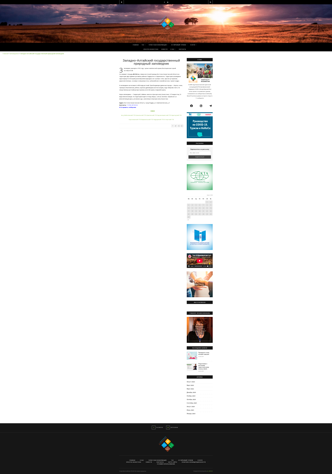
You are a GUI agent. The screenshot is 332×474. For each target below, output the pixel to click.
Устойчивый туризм (178, 44)
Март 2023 (190, 385)
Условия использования (166, 464)
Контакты (182, 49)
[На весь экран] (210, 266)
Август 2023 (191, 382)
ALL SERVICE (210, 471)
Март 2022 (190, 389)
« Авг (188, 219)
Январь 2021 (191, 413)
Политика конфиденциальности (194, 462)
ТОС (143, 44)
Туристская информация (158, 44)
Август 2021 (191, 406)
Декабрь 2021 (191, 392)
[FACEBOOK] (153, 427)
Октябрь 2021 (191, 399)
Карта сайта (172, 462)
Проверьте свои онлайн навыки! (203, 353)
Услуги (192, 44)
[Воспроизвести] (189, 266)
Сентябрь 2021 (192, 403)
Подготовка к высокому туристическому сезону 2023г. (203, 366)
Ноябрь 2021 (191, 396)
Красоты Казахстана (151, 49)
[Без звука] (208, 266)
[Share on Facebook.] (172, 126)
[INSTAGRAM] (168, 427)
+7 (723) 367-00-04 (132, 105)
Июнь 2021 (190, 410)
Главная (136, 44)
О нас (172, 49)
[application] (200, 260)
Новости (164, 49)
